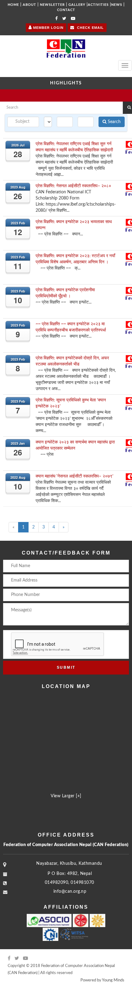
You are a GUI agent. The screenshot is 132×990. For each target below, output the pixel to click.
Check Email (90, 27)
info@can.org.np (70, 891)
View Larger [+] (66, 796)
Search (114, 122)
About (29, 4)
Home (13, 4)
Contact (66, 10)
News (116, 4)
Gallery (76, 4)
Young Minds (113, 980)
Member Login (48, 27)
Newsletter (52, 4)
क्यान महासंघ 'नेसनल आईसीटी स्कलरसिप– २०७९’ (74, 476)
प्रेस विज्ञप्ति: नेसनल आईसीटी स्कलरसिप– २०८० (73, 186)
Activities (98, 4)
